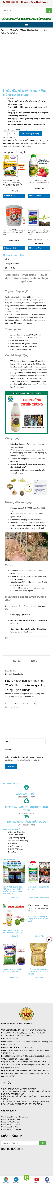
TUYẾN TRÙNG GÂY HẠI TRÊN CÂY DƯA (18, 1089)
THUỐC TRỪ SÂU (15, 849)
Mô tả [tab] (7, 259)
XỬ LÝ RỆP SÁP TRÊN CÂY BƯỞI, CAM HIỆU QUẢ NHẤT (25, 1102)
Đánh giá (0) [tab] (10, 268)
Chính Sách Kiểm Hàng (10, 1119)
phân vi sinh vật (14, 146)
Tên (7, 741)
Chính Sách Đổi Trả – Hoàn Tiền (14, 1117)
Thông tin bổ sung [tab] (12, 264)
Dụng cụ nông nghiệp (16, 838)
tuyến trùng (26, 146)
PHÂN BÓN (17, 140)
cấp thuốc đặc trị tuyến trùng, (30, 606)
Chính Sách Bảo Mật (9, 1127)
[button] (26, 25)
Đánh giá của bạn (13, 703)
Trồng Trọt (15, 30)
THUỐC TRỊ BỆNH (30, 140)
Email (8, 750)
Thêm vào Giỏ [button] (10, 195)
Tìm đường (6, 1182)
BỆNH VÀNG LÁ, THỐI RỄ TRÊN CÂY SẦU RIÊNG (22, 1104)
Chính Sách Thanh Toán (11, 1124)
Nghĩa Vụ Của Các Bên (10, 1122)
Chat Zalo (16, 1182)
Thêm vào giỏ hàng (30, 134)
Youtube (36, 1182)
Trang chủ (5, 30)
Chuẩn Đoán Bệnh (15, 835)
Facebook (47, 1182)
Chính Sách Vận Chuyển (11, 1129)
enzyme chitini (27, 143)
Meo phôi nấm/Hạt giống (18, 841)
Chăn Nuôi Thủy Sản (16, 832)
